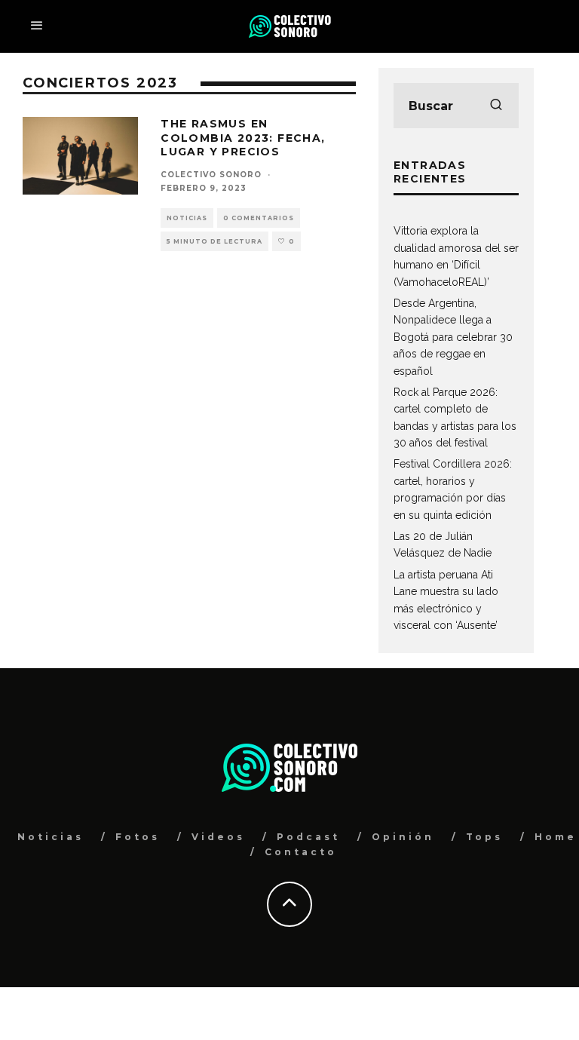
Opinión (403, 836)
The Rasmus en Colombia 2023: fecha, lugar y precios (243, 137)
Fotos (137, 836)
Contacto (301, 851)
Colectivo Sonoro (211, 174)
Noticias (187, 218)
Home (556, 836)
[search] (496, 105)
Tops (484, 836)
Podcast (308, 836)
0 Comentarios (258, 218)
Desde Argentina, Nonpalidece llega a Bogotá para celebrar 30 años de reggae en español (453, 337)
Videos (218, 836)
